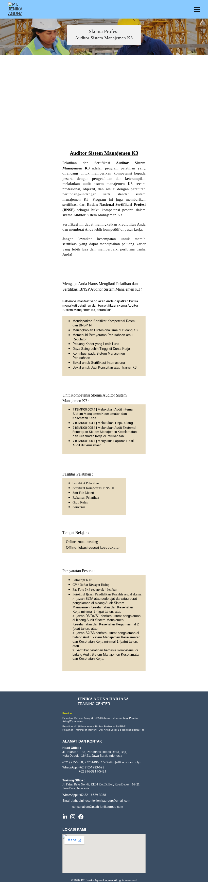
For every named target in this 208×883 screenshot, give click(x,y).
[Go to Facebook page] (80, 816)
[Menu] (197, 9)
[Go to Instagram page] (72, 816)
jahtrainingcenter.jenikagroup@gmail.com (101, 800)
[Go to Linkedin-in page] (64, 816)
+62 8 (82, 795)
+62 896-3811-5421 (92, 771)
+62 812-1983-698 (91, 767)
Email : (67, 800)
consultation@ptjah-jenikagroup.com (97, 807)
